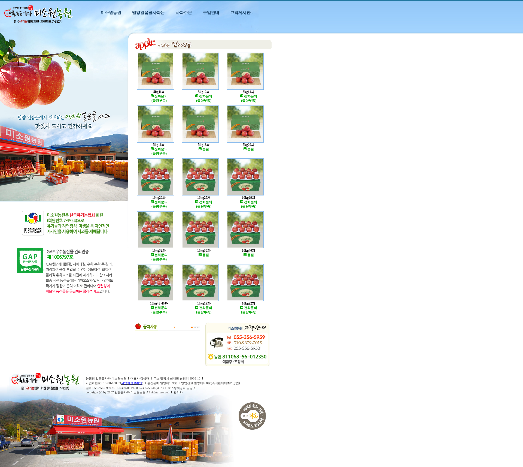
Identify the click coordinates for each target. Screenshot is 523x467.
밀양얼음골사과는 (148, 12)
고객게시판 (240, 12)
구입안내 (211, 12)
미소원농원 (111, 12)
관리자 (178, 392)
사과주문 (184, 12)
